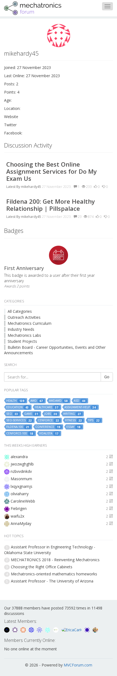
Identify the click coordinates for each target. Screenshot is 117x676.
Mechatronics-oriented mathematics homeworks (54, 573)
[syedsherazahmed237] (95, 629)
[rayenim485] (23, 629)
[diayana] (87, 629)
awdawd (58, 401)
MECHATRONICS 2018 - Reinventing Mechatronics (55, 559)
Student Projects (22, 341)
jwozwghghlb (22, 464)
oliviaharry (20, 493)
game (31, 414)
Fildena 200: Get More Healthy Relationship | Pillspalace (50, 204)
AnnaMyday (21, 523)
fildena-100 (17, 427)
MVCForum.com (78, 665)
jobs (50, 414)
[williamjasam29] (56, 629)
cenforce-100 (19, 433)
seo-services (19, 420)
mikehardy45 (31, 186)
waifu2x (17, 516)
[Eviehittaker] (15, 629)
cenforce (48, 420)
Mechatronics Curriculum (29, 323)
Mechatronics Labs (24, 335)
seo (12, 414)
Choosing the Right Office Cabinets (41, 566)
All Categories (20, 311)
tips (93, 420)
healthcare (46, 407)
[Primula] (32, 629)
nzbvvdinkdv (21, 471)
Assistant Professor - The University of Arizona (52, 581)
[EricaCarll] (72, 629)
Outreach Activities (24, 317)
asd (79, 401)
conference (47, 427)
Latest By (13, 186)
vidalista (48, 433)
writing (72, 414)
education (17, 407)
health (15, 401)
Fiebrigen (19, 508)
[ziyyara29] (40, 629)
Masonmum (21, 478)
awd (36, 401)
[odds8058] (7, 629)
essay (73, 427)
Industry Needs (21, 329)
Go (106, 376)
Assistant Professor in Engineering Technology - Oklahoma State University (49, 549)
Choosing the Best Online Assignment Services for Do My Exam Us (51, 171)
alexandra (19, 456)
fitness (73, 420)
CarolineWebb (23, 501)
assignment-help (80, 407)
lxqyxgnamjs (21, 486)
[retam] (48, 629)
